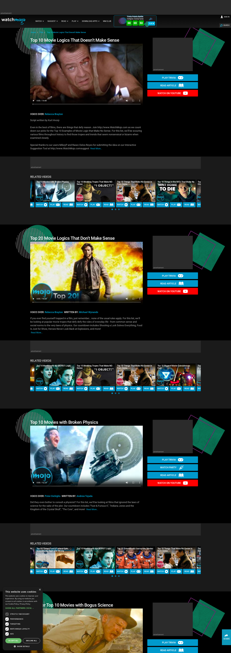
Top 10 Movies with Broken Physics (52, 182)
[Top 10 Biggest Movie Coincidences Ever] (176, 375)
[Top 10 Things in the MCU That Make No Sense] (176, 191)
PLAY (151, 23)
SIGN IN (227, 17)
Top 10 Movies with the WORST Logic (53, 365)
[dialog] (23, 618)
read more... (96, 148)
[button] (112, 209)
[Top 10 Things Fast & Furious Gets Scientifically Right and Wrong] (55, 557)
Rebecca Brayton (54, 114)
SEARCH (226, 25)
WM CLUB (107, 21)
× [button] (40, 590)
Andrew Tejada (85, 496)
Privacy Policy (25, 604)
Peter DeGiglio (52, 496)
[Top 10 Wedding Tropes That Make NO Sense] (95, 191)
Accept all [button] (13, 641)
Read (65, 205)
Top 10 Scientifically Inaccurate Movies (135, 548)
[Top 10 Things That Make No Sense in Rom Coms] (135, 191)
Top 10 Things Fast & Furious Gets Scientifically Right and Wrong (52, 549)
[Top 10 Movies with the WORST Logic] (55, 375)
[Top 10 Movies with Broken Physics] (55, 191)
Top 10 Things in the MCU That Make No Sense (175, 183)
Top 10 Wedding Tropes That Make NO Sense (94, 183)
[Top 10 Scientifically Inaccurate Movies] (135, 557)
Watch (39, 205)
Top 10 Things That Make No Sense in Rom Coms (134, 183)
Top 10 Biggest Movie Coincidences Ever (173, 366)
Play (52, 205)
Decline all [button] (31, 641)
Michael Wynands (88, 312)
